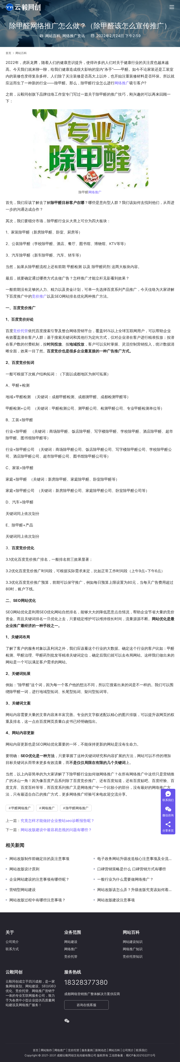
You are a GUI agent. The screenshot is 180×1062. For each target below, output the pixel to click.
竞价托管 (20, 330)
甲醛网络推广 (21, 808)
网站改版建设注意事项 (116, 900)
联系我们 (141, 1050)
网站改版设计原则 (24, 869)
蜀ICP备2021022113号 (140, 1055)
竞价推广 (39, 296)
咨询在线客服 (86, 1005)
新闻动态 (100, 1050)
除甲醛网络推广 (77, 808)
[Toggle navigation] (172, 7)
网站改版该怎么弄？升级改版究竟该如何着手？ (135, 889)
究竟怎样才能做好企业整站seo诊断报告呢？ (57, 820)
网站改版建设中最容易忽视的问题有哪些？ (56, 829)
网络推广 (121, 83)
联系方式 (12, 949)
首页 (8, 53)
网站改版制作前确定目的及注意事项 (39, 858)
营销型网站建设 (22, 889)
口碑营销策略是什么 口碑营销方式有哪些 (131, 869)
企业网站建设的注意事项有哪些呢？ (39, 879)
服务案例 (87, 1050)
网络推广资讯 (73, 35)
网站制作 (46, 1050)
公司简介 (12, 942)
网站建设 (70, 942)
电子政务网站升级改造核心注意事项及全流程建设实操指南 (135, 858)
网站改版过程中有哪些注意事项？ (37, 900)
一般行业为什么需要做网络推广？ (125, 879)
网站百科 (52, 35)
